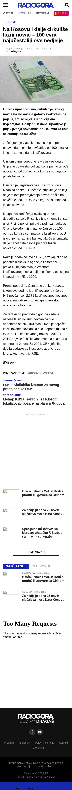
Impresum (24, 742)
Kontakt (63, 742)
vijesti (49, 373)
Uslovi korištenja (44, 742)
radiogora (15, 51)
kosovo (35, 373)
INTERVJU (24, 13)
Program (9, 742)
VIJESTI (8, 13)
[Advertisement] (36, 452)
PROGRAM (42, 13)
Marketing (38, 747)
